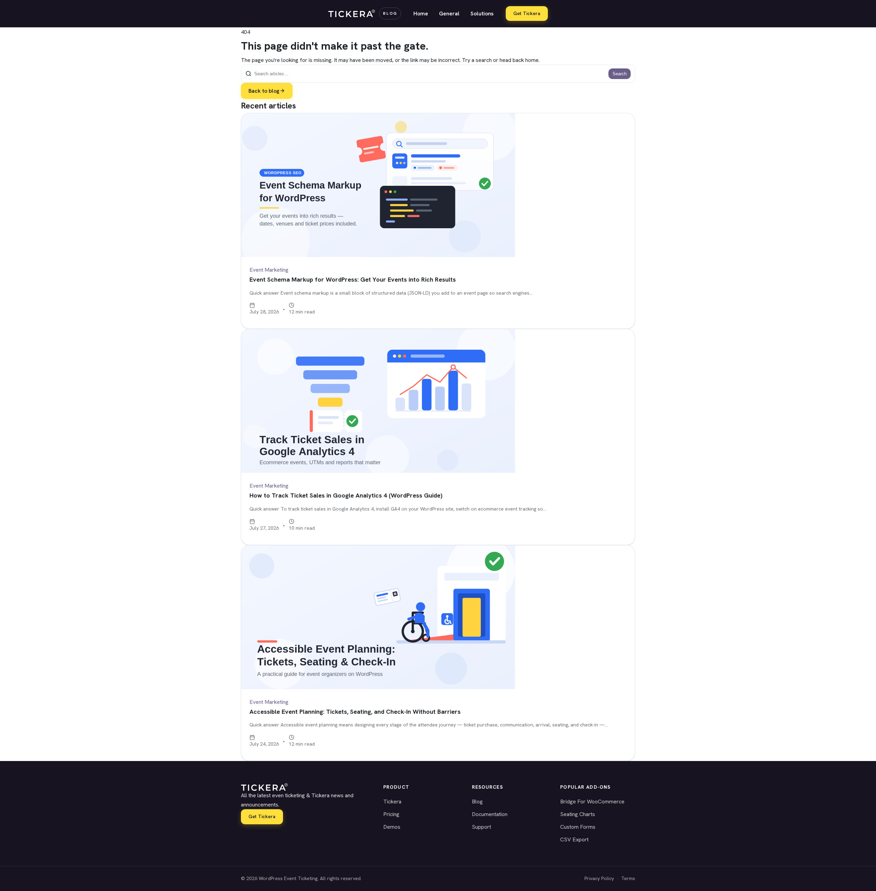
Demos (391, 826)
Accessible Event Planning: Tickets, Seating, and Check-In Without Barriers (355, 711)
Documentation (489, 814)
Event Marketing (268, 269)
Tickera (392, 801)
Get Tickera (526, 13)
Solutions (482, 13)
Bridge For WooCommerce (592, 801)
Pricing (391, 814)
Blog (477, 801)
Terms (628, 878)
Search (620, 73)
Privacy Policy (599, 878)
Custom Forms (577, 826)
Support (481, 826)
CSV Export (574, 839)
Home (420, 13)
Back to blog (264, 90)
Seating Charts (577, 814)
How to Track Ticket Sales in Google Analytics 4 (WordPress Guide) (345, 495)
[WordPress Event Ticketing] (304, 787)
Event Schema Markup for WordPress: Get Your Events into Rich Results (352, 279)
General (449, 13)
